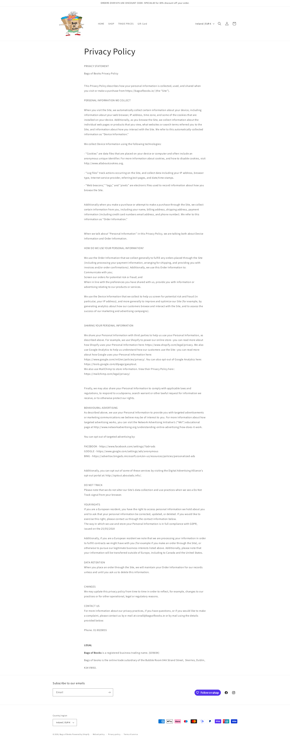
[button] (219, 23)
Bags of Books (66, 734)
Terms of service (131, 734)
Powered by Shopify (80, 734)
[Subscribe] (109, 692)
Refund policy (99, 734)
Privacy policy (114, 734)
